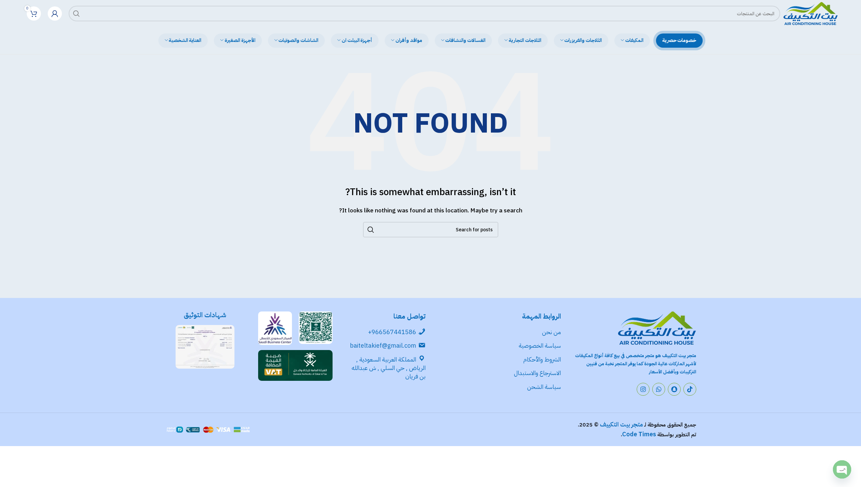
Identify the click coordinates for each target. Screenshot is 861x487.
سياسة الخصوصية (539, 345)
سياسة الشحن (544, 386)
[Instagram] (643, 389)
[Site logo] (811, 13)
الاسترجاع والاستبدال (537, 373)
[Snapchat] (674, 389)
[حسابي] (54, 13)
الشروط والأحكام (542, 359)
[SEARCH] (76, 13)
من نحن (551, 332)
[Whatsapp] (658, 389)
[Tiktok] (689, 389)
